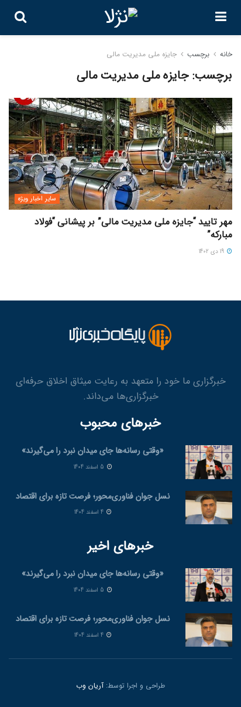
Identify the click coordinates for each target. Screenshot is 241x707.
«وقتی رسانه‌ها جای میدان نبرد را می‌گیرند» (93, 450)
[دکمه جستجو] (20, 17)
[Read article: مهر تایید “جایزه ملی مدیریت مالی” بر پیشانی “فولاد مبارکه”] (120, 154)
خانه (226, 54)
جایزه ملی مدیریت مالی (141, 54)
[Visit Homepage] (120, 18)
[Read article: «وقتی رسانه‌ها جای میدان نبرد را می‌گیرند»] (208, 462)
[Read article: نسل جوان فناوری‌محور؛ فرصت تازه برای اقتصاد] (208, 507)
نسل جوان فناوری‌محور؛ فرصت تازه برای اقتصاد (93, 496)
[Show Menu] (220, 17)
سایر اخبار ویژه (37, 199)
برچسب (198, 54)
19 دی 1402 (212, 251)
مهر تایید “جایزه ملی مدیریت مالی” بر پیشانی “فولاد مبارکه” (133, 228)
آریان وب (90, 685)
